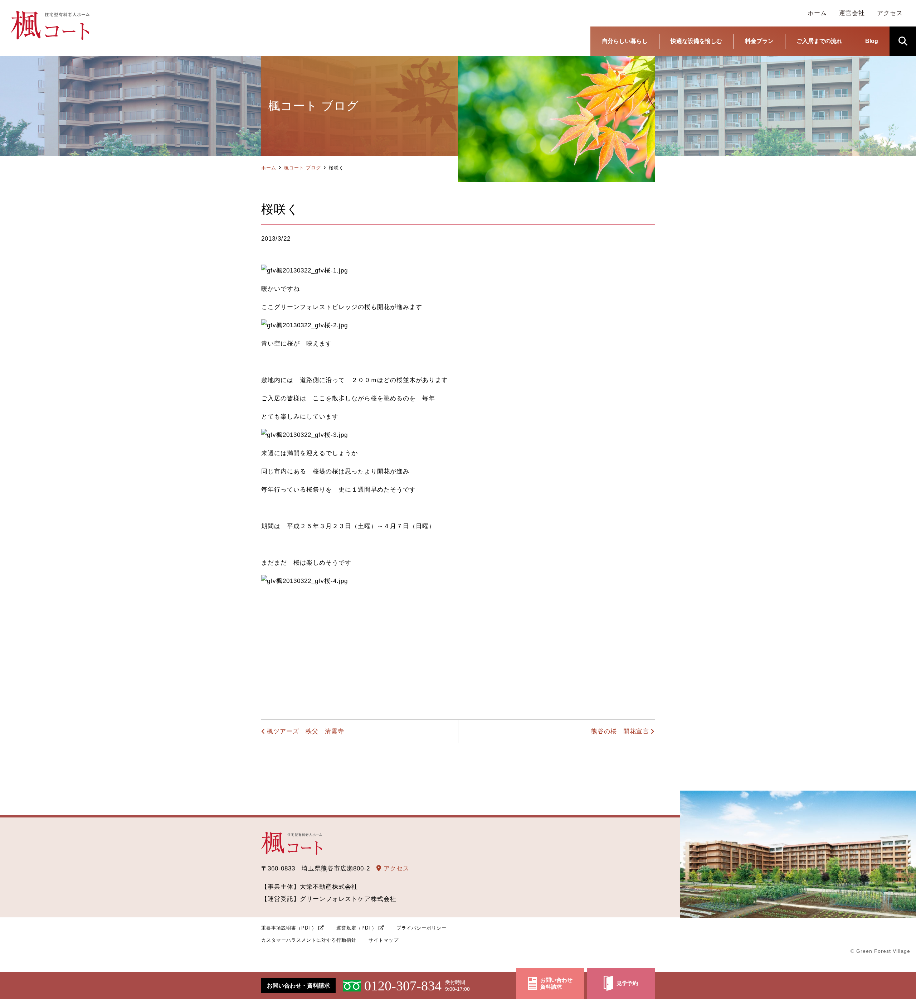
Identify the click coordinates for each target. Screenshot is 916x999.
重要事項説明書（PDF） (289, 928)
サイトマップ (384, 940)
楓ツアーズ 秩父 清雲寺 (305, 731)
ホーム (268, 167)
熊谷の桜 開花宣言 (620, 731)
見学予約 (627, 983)
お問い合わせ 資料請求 (556, 983)
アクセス (395, 868)
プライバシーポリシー (421, 928)
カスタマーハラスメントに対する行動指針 (308, 940)
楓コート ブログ (302, 167)
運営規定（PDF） (356, 928)
